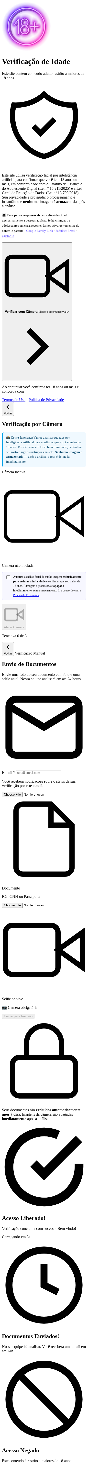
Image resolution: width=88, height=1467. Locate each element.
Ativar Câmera (14, 627)
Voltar (8, 413)
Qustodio (8, 236)
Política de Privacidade (46, 400)
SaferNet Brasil (65, 231)
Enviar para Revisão (18, 1016)
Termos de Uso (13, 400)
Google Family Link (39, 231)
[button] (44, 845)
